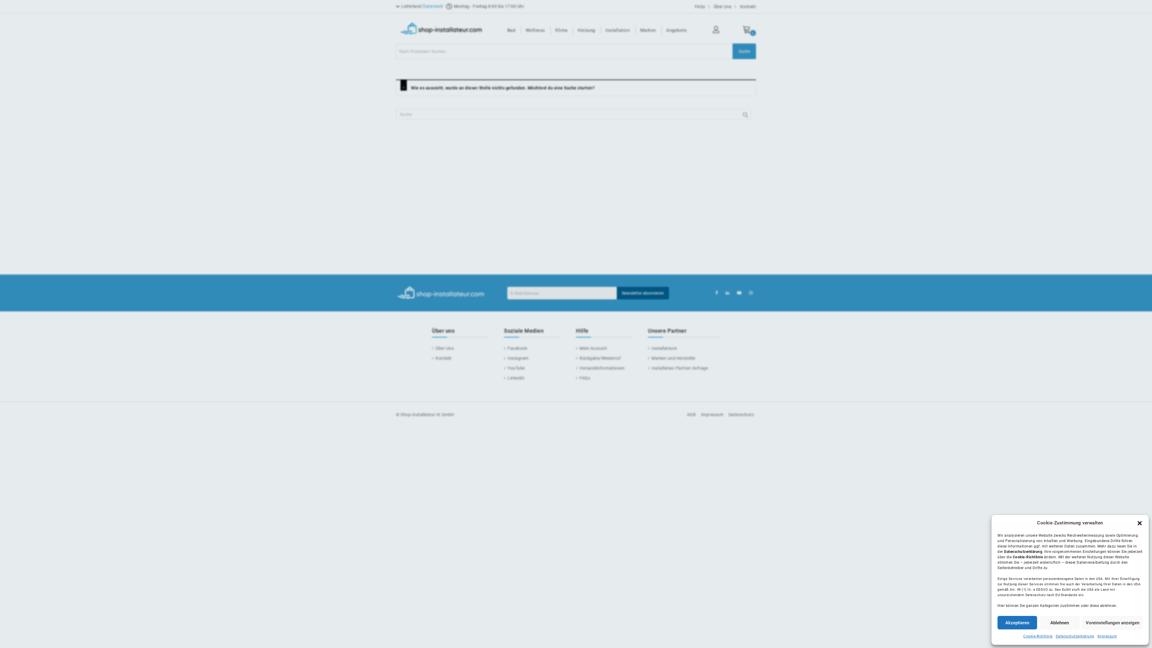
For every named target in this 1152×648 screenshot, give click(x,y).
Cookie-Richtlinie (1038, 636)
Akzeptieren (1017, 623)
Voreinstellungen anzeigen (1112, 623)
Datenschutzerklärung (1075, 636)
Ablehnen (1059, 623)
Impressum (1107, 636)
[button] (1140, 523)
